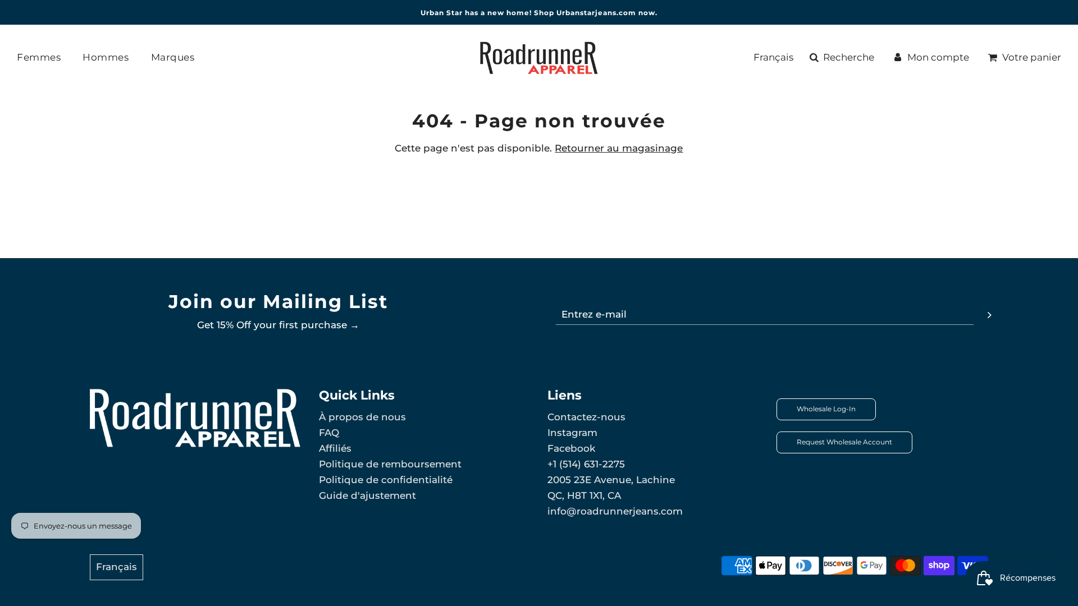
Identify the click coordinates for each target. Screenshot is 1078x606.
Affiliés (335, 448)
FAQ (329, 432)
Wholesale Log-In (826, 409)
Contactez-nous (586, 417)
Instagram (572, 432)
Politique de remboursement (390, 464)
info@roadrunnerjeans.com (615, 511)
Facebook (571, 448)
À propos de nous (362, 417)
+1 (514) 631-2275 (586, 464)
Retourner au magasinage (619, 148)
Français (773, 57)
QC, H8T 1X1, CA (584, 495)
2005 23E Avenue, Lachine (611, 479)
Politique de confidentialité (386, 479)
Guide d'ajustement (367, 495)
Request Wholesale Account (844, 442)
